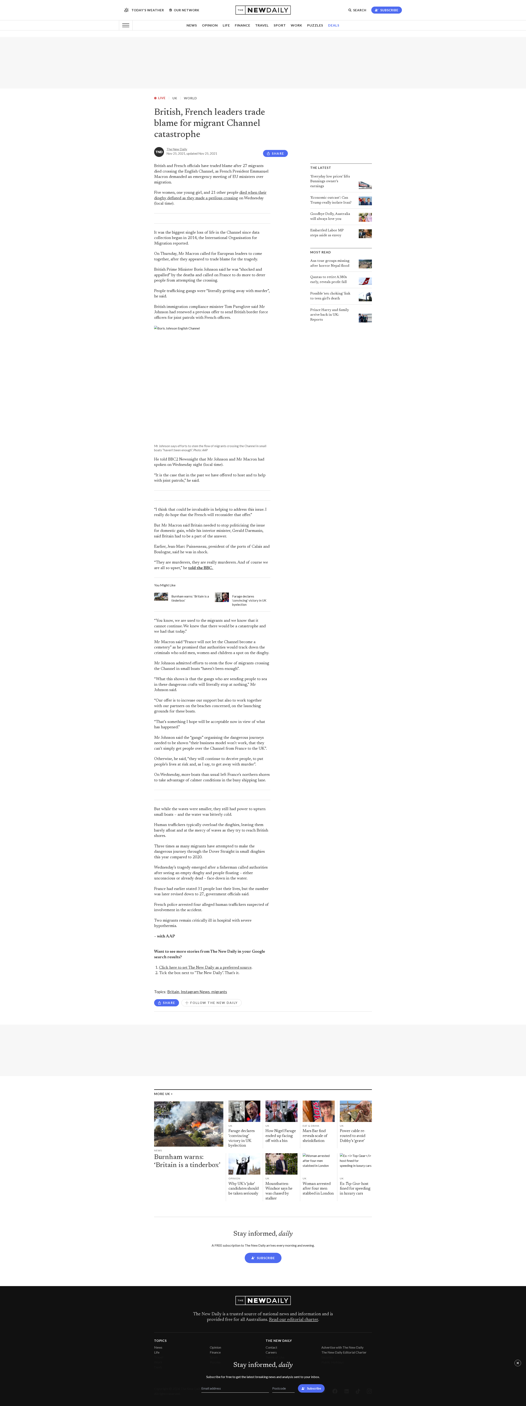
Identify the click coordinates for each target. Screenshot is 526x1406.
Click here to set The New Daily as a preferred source (205, 968)
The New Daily (176, 149)
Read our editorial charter (293, 1320)
